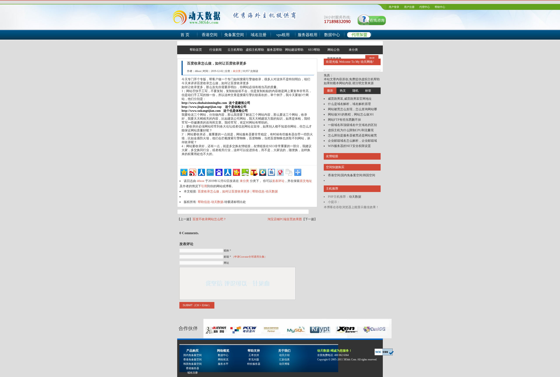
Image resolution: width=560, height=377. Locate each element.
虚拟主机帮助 (255, 49)
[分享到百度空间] (245, 172)
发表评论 (278, 181)
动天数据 (355, 196)
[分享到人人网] (201, 172)
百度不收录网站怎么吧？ (209, 219)
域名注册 (258, 35)
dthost (200, 181)
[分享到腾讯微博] (210, 172)
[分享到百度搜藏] (219, 172)
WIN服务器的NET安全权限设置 (349, 146)
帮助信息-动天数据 (210, 202)
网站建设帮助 (294, 49)
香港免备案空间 (192, 359)
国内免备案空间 (351, 175)
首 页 (184, 35)
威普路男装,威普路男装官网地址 (350, 98)
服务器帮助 (274, 49)
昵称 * (227, 250)
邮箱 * (245, 256)
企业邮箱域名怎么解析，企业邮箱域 (352, 140)
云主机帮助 (235, 49)
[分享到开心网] (236, 172)
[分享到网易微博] (280, 172)
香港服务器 (192, 368)
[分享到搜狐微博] (254, 172)
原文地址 (306, 181)
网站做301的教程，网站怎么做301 (351, 114)
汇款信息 (284, 359)
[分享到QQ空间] (184, 172)
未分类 (353, 49)
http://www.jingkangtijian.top (202, 106)
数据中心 (332, 35)
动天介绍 (284, 355)
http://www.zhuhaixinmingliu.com (204, 103)
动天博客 (284, 363)
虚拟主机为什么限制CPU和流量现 (351, 130)
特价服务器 (253, 363)
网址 (226, 262)
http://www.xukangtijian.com (201, 110)
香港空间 (209, 35)
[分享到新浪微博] (192, 172)
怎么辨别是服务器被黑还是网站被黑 (352, 135)
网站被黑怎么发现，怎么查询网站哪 (352, 109)
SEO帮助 (314, 49)
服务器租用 (307, 35)
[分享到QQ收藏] (262, 172)
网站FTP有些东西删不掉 (344, 119)
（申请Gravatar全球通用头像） (249, 256)
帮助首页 (196, 49)
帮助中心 (440, 7)
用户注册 (409, 7)
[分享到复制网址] (289, 172)
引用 (204, 186)
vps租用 (283, 35)
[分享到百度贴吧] (271, 172)
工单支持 (253, 355)
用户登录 (394, 7)
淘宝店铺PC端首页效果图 (285, 219)
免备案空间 (234, 35)
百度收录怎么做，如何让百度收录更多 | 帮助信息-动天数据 (238, 191)
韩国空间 (369, 175)
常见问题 (253, 359)
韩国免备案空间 (192, 363)
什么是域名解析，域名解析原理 (349, 104)
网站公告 (333, 49)
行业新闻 (215, 49)
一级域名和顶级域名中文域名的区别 (352, 125)
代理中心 (424, 7)
